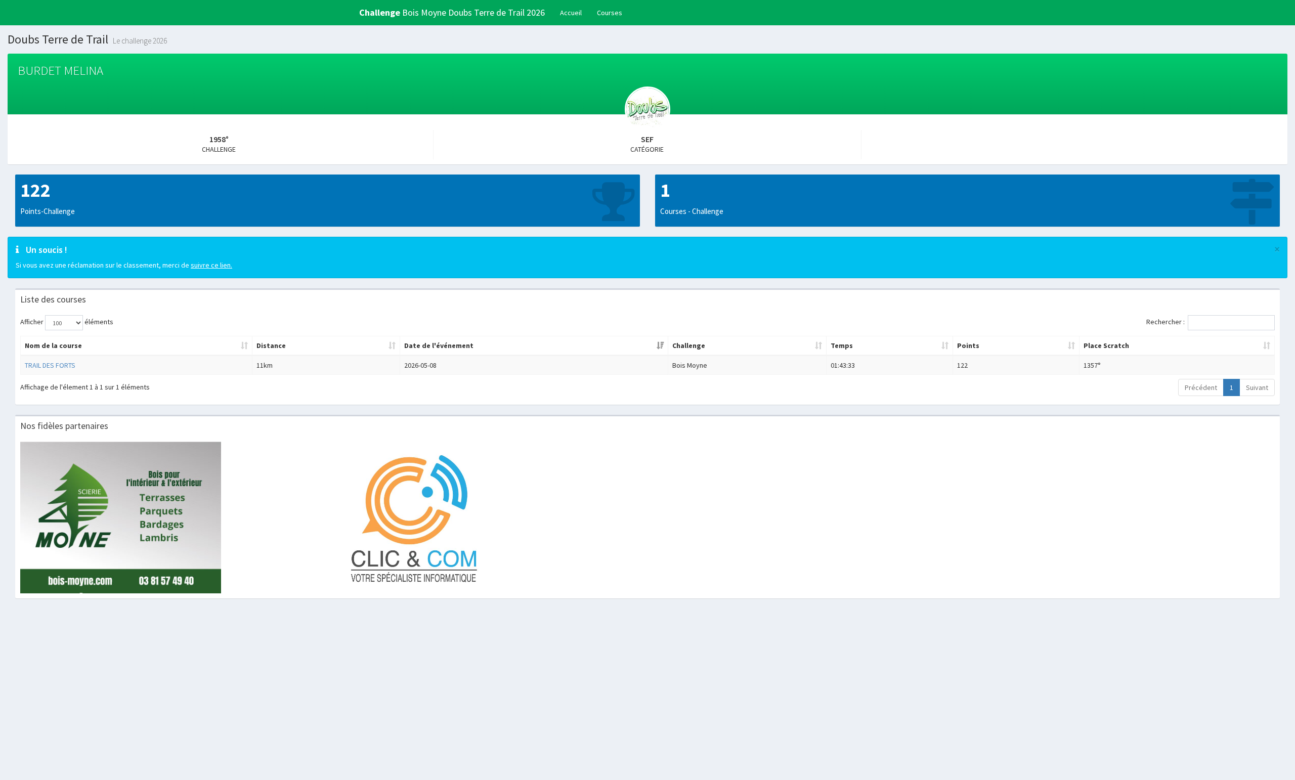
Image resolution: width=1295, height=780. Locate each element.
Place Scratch (1106, 345)
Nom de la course (53, 345)
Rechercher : (1165, 321)
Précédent (1201, 387)
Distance (271, 345)
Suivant (1257, 387)
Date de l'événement (438, 345)
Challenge (688, 345)
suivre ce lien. (211, 265)
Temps (842, 345)
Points (968, 345)
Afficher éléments (66, 321)
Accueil (571, 12)
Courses (609, 12)
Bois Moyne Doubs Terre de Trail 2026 (452, 12)
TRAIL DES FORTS (50, 365)
